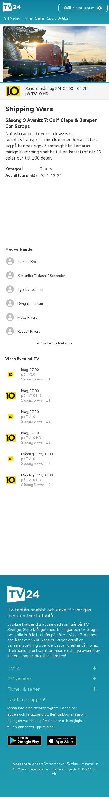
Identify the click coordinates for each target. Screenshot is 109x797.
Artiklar (64, 18)
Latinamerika (89, 764)
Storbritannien (54, 764)
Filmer (28, 18)
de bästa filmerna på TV (70, 645)
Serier (39, 18)
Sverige (72, 764)
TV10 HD (40, 93)
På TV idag (11, 18)
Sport (51, 18)
